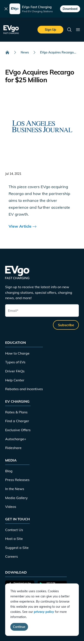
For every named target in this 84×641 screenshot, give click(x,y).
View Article (21, 226)
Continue (19, 627)
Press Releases (17, 480)
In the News (14, 489)
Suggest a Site (17, 547)
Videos (10, 506)
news (25, 52)
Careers (11, 556)
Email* (13, 310)
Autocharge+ (15, 439)
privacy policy (44, 612)
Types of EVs (15, 362)
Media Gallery (16, 498)
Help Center (14, 380)
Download (70, 9)
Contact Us (14, 530)
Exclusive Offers (18, 430)
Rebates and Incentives (24, 389)
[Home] (7, 52)
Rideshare (13, 448)
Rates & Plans (16, 412)
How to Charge (17, 353)
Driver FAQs (15, 371)
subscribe (66, 325)
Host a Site (14, 538)
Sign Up (50, 30)
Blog (8, 471)
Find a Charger (17, 421)
